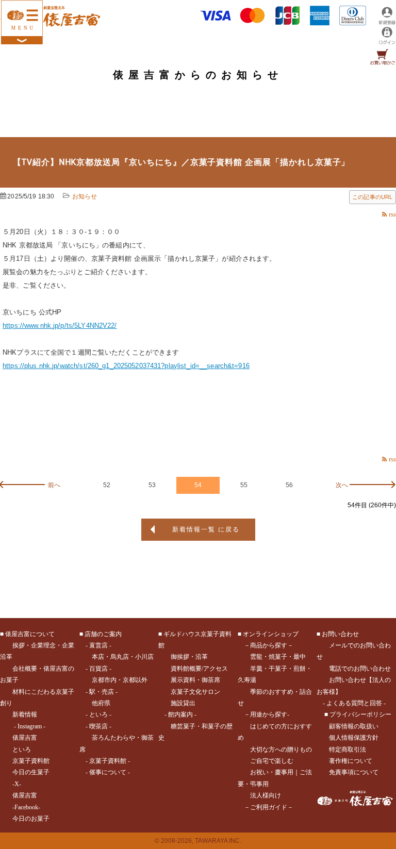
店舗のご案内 (103, 634)
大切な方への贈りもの (281, 749)
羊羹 (256, 668)
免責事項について (353, 772)
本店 (98, 656)
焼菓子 (278, 656)
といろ (21, 749)
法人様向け (265, 795)
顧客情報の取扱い (353, 726)
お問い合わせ (340, 634)
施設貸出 (183, 703)
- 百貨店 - (98, 668)
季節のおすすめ (271, 691)
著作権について (350, 760)
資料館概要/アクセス (199, 668)
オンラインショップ (271, 634)
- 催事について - (108, 772)
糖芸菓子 (183, 726)
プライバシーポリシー (360, 714)
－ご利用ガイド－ (268, 807)
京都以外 (135, 680)
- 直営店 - (98, 645)
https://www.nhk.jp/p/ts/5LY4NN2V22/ (60, 325)
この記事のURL (372, 197)
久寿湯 (247, 680)
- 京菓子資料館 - (108, 760)
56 (289, 485)
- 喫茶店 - (98, 726)
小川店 (144, 656)
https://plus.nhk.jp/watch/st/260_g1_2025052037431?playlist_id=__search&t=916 (126, 366)
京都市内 (104, 680)
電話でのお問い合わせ (360, 668)
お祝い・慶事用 (271, 772)
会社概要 (24, 668)
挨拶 (18, 645)
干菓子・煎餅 (287, 668)
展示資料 (183, 680)
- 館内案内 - (180, 714)
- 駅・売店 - (102, 691)
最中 (299, 656)
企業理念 (43, 645)
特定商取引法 (347, 749)
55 (244, 485)
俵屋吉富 (24, 737)
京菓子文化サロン (195, 691)
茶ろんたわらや (113, 737)
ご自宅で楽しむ (271, 760)
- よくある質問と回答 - (354, 703)
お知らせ (84, 196)
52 (106, 485)
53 (152, 485)
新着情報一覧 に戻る (206, 529)
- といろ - (98, 714)
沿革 (201, 656)
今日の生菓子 (31, 772)
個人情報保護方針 (353, 737)
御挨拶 (180, 656)
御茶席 (211, 680)
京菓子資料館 (31, 760)
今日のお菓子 (31, 818)
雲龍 (256, 656)
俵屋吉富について (30, 634)
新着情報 (24, 714)
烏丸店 (119, 656)
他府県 (101, 703)
